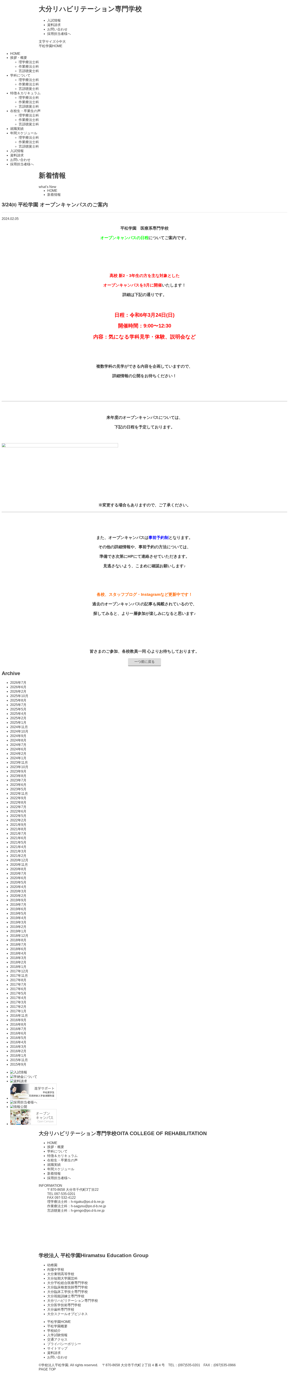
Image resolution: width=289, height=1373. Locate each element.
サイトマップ (57, 1348)
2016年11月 (19, 1015)
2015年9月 (18, 1064)
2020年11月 (19, 864)
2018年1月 (18, 967)
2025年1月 (18, 722)
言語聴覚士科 (29, 71)
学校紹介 (54, 1330)
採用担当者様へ (59, 34)
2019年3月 (18, 922)
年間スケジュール (60, 1169)
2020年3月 (18, 891)
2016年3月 (18, 1046)
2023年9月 (18, 771)
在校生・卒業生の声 (62, 1160)
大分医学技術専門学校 (64, 1305)
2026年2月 (18, 691)
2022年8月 (18, 802)
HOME (15, 53)
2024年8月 (18, 740)
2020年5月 (18, 882)
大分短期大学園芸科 (62, 1278)
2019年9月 (18, 900)
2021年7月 (18, 833)
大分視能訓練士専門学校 (65, 1296)
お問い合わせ (57, 29)
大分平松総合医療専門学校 (67, 1283)
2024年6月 (18, 749)
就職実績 (17, 128)
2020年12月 (19, 860)
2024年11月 (19, 727)
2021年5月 (18, 842)
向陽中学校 (55, 1269)
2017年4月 (18, 998)
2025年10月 (19, 696)
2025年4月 (18, 713)
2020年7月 (18, 873)
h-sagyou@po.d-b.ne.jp (88, 1206)
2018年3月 (18, 958)
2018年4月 (18, 953)
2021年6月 (18, 838)
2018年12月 (19, 935)
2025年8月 (18, 700)
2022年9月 (18, 798)
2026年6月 (18, 687)
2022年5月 (18, 816)
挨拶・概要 (55, 1147)
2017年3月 (18, 1002)
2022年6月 (18, 811)
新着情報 (54, 1173)
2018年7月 (18, 944)
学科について (57, 1151)
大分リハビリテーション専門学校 (90, 9)
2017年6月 (18, 989)
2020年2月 (18, 896)
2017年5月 (18, 993)
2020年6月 (18, 878)
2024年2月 (18, 753)
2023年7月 (18, 780)
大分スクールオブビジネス (67, 1314)
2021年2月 (18, 856)
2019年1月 (18, 931)
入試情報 (54, 20)
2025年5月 (18, 709)
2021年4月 (18, 847)
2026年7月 (18, 682)
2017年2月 (18, 1007)
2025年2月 (18, 718)
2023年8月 (18, 776)
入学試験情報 (57, 1335)
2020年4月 (18, 887)
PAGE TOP (47, 1369)
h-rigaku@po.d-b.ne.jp (87, 1201)
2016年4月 (18, 1042)
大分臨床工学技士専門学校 (67, 1292)
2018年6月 (18, 949)
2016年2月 (18, 1051)
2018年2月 (18, 962)
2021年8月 (18, 829)
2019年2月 (18, 927)
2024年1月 (18, 758)
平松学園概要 (57, 1326)
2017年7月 (18, 984)
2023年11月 (19, 762)
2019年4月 (18, 918)
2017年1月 (18, 1011)
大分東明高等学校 (60, 1274)
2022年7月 (18, 807)
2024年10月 (19, 731)
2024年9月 (18, 736)
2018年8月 (18, 940)
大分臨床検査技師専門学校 (67, 1287)
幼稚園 (52, 1265)
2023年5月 (18, 789)
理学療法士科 (29, 62)
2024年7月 (18, 745)
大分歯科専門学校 (60, 1309)
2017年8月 (18, 980)
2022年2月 (18, 820)
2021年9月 (18, 824)
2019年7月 (18, 904)
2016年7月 (18, 1029)
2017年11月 (19, 975)
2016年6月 (18, 1033)
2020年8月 (18, 869)
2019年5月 (18, 913)
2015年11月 (19, 1060)
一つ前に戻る (144, 661)
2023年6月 (18, 785)
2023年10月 (19, 767)
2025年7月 (18, 705)
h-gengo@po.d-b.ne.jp (88, 1210)
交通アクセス (57, 1339)
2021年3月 (18, 851)
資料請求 (54, 25)
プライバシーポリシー (64, 1344)
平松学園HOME (50, 46)
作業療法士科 (29, 66)
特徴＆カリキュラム (62, 1156)
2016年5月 (18, 1038)
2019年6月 (18, 909)
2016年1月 (18, 1055)
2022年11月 (19, 793)
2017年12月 (19, 971)
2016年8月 (18, 1024)
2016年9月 (18, 1020)
